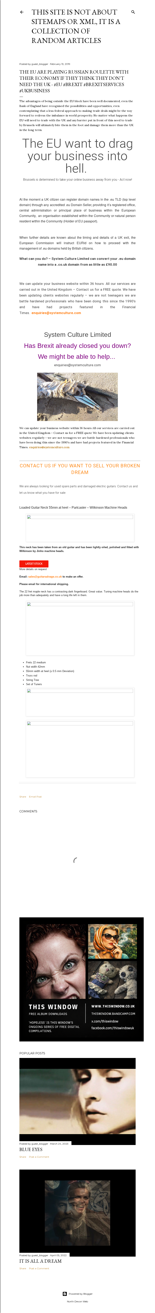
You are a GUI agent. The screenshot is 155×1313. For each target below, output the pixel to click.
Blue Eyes (30, 1149)
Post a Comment (39, 1156)
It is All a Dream (40, 1261)
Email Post (35, 796)
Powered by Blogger (81, 1293)
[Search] (133, 11)
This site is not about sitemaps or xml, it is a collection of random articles (75, 26)
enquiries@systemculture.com (56, 313)
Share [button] (22, 796)
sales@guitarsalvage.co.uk (45, 576)
